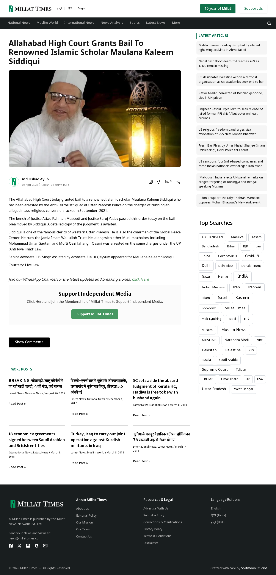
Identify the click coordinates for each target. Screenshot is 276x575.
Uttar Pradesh (214, 389)
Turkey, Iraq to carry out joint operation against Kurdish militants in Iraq (98, 439)
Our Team (83, 530)
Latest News (16, 393)
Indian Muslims (213, 288)
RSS (251, 350)
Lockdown (209, 308)
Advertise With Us (155, 509)
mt (246, 318)
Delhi (206, 266)
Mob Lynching (211, 319)
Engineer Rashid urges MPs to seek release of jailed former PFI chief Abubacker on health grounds (231, 113)
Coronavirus (227, 256)
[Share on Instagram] (151, 181)
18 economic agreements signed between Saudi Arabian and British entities (37, 439)
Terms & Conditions (157, 536)
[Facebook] (11, 546)
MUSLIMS (209, 340)
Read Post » (17, 404)
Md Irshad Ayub (35, 179)
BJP (245, 247)
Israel (222, 298)
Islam (206, 298)
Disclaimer (150, 543)
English (216, 509)
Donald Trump (251, 266)
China (206, 256)
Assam (257, 237)
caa (258, 247)
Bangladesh (210, 247)
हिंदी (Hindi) (218, 516)
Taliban (241, 370)
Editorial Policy (86, 516)
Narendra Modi (236, 340)
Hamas (223, 277)
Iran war (254, 287)
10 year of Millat (218, 9)
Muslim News (233, 330)
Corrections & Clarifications (162, 522)
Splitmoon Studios (254, 568)
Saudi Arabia (228, 360)
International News (20, 453)
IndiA (242, 276)
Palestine (233, 350)
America (237, 237)
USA (260, 379)
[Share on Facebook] (159, 181)
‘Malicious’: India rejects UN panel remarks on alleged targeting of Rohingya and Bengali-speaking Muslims (231, 182)
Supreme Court (215, 369)
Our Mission (84, 523)
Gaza (206, 277)
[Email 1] (45, 546)
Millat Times (234, 308)
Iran (236, 287)
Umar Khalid (229, 379)
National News (34, 393)
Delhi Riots (226, 266)
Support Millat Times (95, 314)
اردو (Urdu (217, 522)
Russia (206, 360)
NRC (260, 340)
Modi (232, 319)
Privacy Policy (152, 529)
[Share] (178, 181)
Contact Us (84, 537)
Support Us (253, 9)
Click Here (140, 279)
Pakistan (209, 350)
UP (248, 379)
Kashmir (242, 297)
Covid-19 (252, 256)
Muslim (207, 330)
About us (82, 509)
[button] (269, 23)
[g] (36, 546)
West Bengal (243, 389)
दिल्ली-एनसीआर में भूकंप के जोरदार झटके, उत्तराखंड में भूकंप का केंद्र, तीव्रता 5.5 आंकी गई (99, 386)
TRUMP (207, 379)
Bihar (231, 247)
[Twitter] (19, 546)
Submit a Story (153, 516)
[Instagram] (28, 546)
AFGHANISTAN (212, 237)
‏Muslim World (95, 453)
